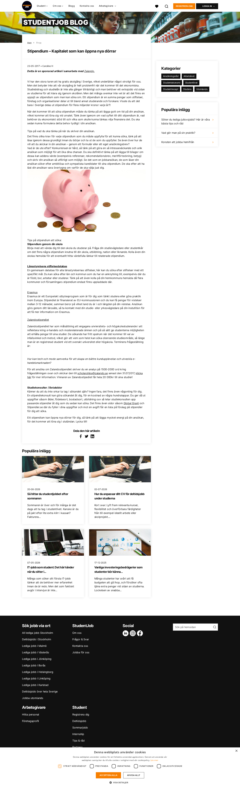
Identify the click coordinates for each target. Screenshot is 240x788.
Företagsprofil (30, 721)
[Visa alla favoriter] (157, 6)
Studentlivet (191, 82)
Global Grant (131, 403)
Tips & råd (78, 740)
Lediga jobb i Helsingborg (37, 672)
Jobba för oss (80, 652)
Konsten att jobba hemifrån (177, 142)
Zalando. (89, 71)
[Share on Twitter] (86, 436)
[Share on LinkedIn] (92, 436)
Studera (187, 89)
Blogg (71, 5)
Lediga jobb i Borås (33, 665)
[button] (120, 782)
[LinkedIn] (126, 633)
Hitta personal (30, 714)
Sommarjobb (80, 727)
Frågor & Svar (80, 639)
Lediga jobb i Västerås (35, 652)
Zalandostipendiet (38, 319)
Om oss (76, 632)
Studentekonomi (171, 82)
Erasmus (32, 292)
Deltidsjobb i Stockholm (36, 639)
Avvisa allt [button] (133, 775)
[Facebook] (140, 633)
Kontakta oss (87, 5)
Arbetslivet (189, 76)
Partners (77, 747)
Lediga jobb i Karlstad (35, 685)
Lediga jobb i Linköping (36, 678)
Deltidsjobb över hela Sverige (40, 691)
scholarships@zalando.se (92, 373)
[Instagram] (133, 633)
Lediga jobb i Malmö (34, 645)
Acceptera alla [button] (108, 775)
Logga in (207, 6)
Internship (78, 734)
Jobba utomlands (32, 698)
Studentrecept (170, 89)
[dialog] (120, 767)
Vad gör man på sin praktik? (178, 132)
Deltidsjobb (79, 721)
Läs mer (154, 760)
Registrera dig (184, 6)
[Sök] (167, 6)
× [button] (236, 751)
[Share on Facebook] (81, 436)
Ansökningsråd (170, 76)
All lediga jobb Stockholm (37, 632)
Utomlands (201, 89)
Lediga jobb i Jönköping (36, 658)
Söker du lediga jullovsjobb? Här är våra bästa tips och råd (185, 121)
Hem (29, 42)
